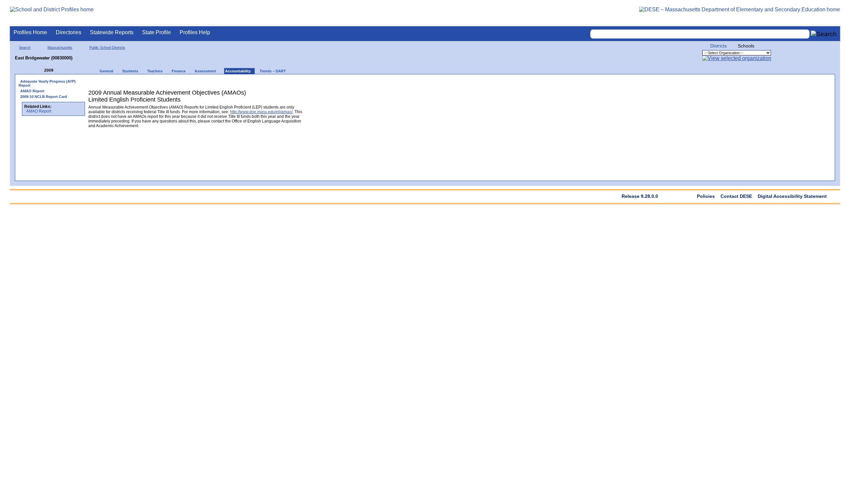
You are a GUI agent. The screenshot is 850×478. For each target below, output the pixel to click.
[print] (262, 83)
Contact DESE (736, 196)
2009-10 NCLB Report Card (43, 97)
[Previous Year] (39, 70)
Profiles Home (30, 32)
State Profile (156, 32)
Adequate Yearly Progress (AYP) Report (47, 83)
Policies (706, 196)
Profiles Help (195, 32)
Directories (68, 32)
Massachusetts (59, 47)
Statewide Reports (111, 32)
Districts (718, 45)
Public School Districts (107, 47)
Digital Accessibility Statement (792, 196)
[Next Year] (62, 70)
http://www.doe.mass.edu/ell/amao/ (261, 112)
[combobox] (699, 34)
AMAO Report (32, 91)
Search (25, 47)
